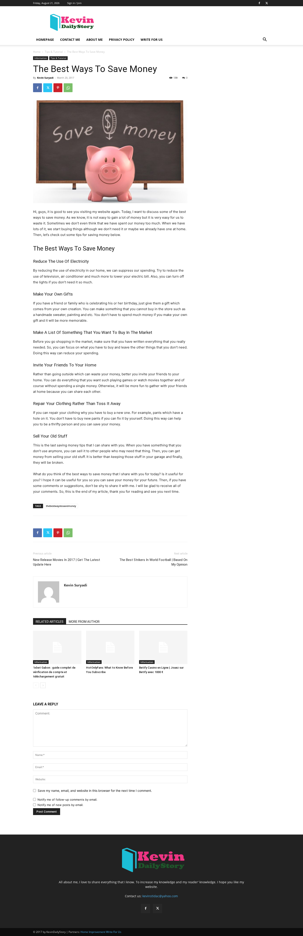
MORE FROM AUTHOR (84, 621)
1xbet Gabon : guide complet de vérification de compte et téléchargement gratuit (54, 672)
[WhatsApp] (68, 87)
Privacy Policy (121, 39)
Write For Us (152, 39)
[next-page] (43, 685)
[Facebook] (259, 3)
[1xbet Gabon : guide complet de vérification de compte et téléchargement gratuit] (57, 647)
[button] (264, 40)
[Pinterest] (57, 87)
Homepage (45, 39)
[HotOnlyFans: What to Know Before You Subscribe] (110, 647)
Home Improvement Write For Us (101, 932)
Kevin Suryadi (45, 77)
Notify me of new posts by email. (60, 805)
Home (37, 52)
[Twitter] (266, 3)
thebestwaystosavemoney (61, 506)
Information (40, 58)
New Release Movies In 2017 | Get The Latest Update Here (66, 562)
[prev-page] (36, 685)
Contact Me (70, 39)
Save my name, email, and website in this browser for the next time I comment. (95, 790)
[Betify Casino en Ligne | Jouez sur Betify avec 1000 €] (163, 647)
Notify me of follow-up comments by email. (67, 799)
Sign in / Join (74, 3)
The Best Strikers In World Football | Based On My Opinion (153, 562)
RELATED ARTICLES (49, 621)
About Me (94, 39)
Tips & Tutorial (54, 52)
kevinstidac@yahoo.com (160, 896)
